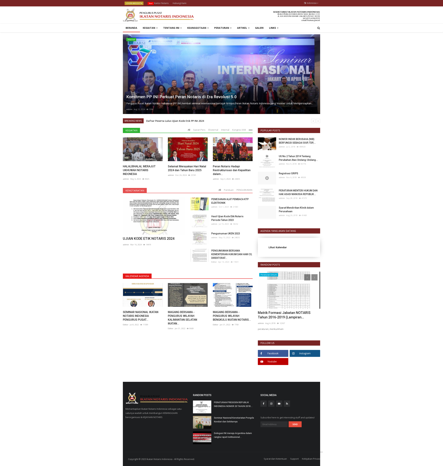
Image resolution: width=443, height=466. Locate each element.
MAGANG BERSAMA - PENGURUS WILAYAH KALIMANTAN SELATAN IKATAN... (182, 317)
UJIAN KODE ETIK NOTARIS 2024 (148, 238)
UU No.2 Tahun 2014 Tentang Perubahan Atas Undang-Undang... (298, 158)
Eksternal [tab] (213, 129)
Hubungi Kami (179, 3)
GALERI (259, 27)
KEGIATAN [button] (149, 27)
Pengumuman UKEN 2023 (225, 233)
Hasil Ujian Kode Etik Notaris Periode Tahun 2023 (227, 218)
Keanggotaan (197, 27)
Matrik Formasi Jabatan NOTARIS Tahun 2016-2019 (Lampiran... (284, 315)
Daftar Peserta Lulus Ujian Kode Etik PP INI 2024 (175, 120)
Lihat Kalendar (278, 247)
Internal (131, 39)
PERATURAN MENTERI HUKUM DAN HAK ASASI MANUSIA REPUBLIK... (298, 192)
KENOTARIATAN (134, 190)
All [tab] (189, 129)
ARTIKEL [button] (242, 27)
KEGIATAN (131, 130)
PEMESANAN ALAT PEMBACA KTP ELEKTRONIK (230, 201)
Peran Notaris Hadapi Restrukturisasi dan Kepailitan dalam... (232, 170)
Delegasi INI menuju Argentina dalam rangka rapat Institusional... (233, 435)
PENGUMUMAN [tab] (244, 189)
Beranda (131, 27)
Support (294, 458)
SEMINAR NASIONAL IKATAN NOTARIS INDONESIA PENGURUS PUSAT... (140, 315)
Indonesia (311, 3)
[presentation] (126, 74)
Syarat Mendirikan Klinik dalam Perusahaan (296, 209)
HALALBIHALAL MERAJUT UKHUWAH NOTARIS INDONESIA (139, 170)
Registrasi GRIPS (288, 173)
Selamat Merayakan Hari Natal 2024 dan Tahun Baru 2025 (187, 168)
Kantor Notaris (159, 3)
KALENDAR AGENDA (137, 276)
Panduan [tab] (229, 189)
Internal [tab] (225, 129)
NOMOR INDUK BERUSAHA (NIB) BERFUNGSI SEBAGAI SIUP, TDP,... (297, 141)
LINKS (273, 27)
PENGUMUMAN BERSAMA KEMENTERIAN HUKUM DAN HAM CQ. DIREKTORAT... (231, 254)
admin (129, 109)
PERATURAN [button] (222, 27)
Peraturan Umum (269, 274)
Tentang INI (171, 27)
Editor (214, 262)
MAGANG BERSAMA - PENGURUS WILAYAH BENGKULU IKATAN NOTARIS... (232, 315)
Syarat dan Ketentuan (275, 458)
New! (151, 3)
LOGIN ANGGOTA (134, 3)
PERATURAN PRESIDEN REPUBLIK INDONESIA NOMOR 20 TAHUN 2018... (233, 404)
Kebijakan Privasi (311, 458)
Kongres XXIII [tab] (239, 129)
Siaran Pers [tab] (199, 129)
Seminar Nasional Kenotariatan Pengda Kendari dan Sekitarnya (234, 419)
